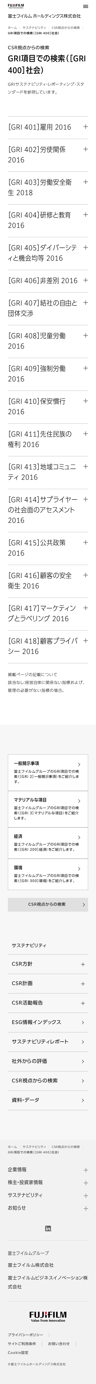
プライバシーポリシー (25, 1335)
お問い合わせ (59, 1344)
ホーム (12, 28)
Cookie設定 (18, 1353)
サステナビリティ (34, 28)
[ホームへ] (48, 13)
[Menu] (85, 6)
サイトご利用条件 (22, 1344)
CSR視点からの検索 (66, 28)
